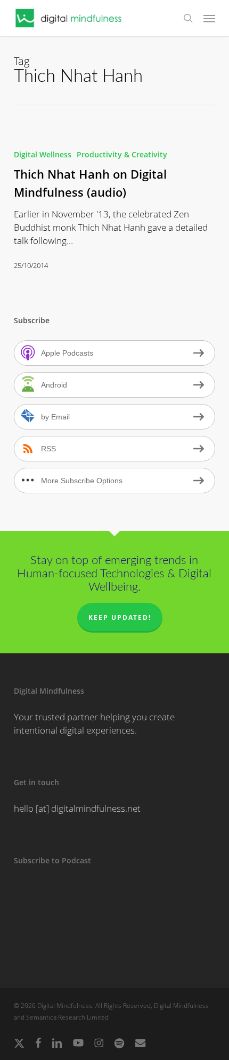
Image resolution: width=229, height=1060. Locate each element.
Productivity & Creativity (122, 154)
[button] (209, 18)
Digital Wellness (42, 154)
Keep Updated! (119, 617)
